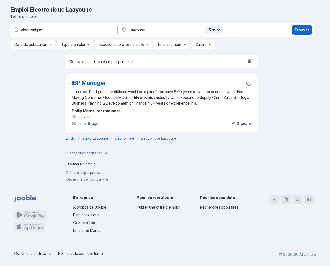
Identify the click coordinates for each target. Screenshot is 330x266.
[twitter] (297, 199)
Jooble (310, 254)
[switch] (250, 61)
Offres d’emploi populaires (85, 173)
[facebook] (274, 199)
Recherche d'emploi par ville (87, 179)
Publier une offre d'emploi (158, 207)
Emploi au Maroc (87, 230)
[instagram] (286, 199)
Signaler (244, 123)
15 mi (211, 29)
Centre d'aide (84, 222)
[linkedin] (309, 199)
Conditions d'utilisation (33, 253)
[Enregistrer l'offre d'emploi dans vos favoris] (249, 84)
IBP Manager (89, 82)
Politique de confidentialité (80, 253)
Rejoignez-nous (86, 214)
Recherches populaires (84, 153)
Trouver (301, 29)
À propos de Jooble (89, 207)
